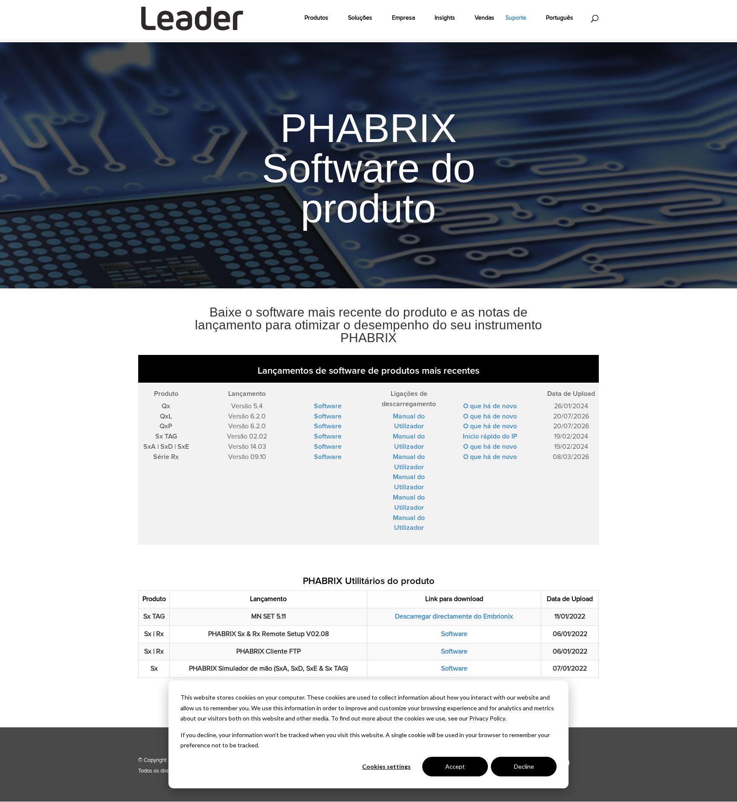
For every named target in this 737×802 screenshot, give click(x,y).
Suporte (515, 18)
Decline (524, 766)
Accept (455, 766)
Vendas (484, 18)
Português (559, 18)
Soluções (360, 18)
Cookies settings (386, 766)
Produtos (316, 18)
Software (454, 634)
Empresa (403, 18)
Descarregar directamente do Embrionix (454, 616)
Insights (445, 18)
